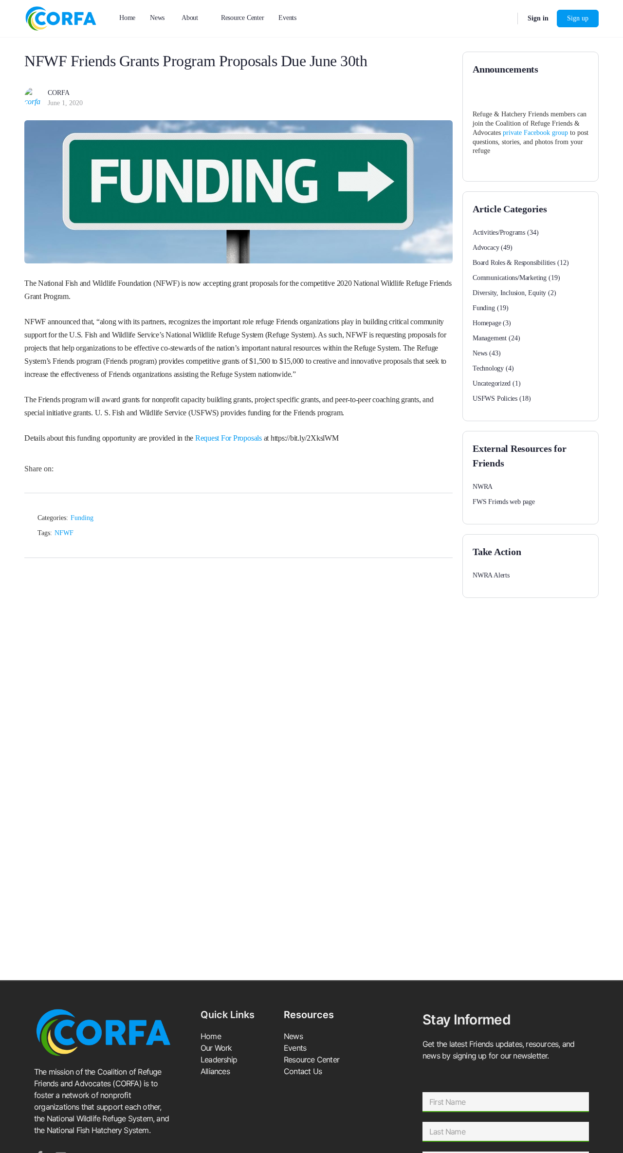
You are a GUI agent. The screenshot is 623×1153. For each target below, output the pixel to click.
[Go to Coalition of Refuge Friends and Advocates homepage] (60, 17)
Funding (82, 517)
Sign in (538, 18)
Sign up (577, 18)
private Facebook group (535, 132)
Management (490, 338)
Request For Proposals (228, 438)
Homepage (487, 323)
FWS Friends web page (504, 501)
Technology (488, 368)
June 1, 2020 (65, 103)
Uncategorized (492, 383)
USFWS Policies (495, 398)
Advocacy (486, 247)
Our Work (216, 1048)
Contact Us (303, 1071)
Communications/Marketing (510, 277)
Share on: (39, 469)
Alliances (215, 1071)
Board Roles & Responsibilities (514, 262)
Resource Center (311, 1059)
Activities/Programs (499, 232)
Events (295, 1048)
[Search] (503, 18)
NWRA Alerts (491, 575)
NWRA (483, 486)
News (480, 353)
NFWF (64, 533)
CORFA (59, 92)
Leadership (219, 1059)
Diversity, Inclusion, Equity (509, 293)
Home (211, 1036)
